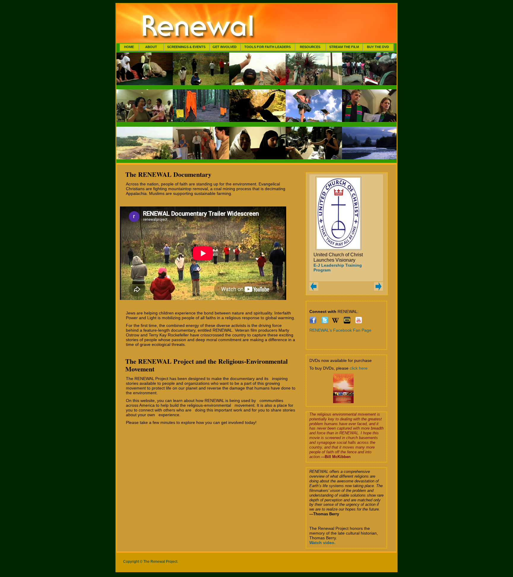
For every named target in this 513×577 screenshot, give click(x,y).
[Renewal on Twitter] (324, 322)
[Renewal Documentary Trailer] (358, 322)
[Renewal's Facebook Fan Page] (312, 322)
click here (359, 368)
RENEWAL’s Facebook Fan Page (340, 330)
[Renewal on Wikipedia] (335, 322)
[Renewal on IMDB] (347, 322)
